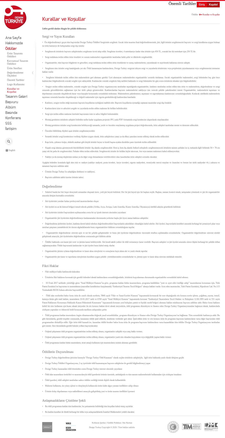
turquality (47, 427)
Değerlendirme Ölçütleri (15, 74)
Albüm (10, 107)
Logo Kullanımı (15, 84)
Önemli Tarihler (15, 80)
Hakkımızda (14, 43)
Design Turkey (15, 17)
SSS (8, 123)
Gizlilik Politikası (114, 423)
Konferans (13, 118)
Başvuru (11, 102)
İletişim (11, 129)
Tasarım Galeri (16, 96)
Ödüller (11, 48)
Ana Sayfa (13, 38)
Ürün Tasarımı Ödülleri (15, 55)
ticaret (173, 427)
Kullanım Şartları (99, 423)
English (12, 150)
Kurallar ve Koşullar (13, 90)
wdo (71, 427)
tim (191, 426)
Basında (11, 113)
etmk (211, 427)
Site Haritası (127, 423)
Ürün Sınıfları (14, 68)
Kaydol (213, 4)
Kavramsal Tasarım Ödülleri (17, 62)
